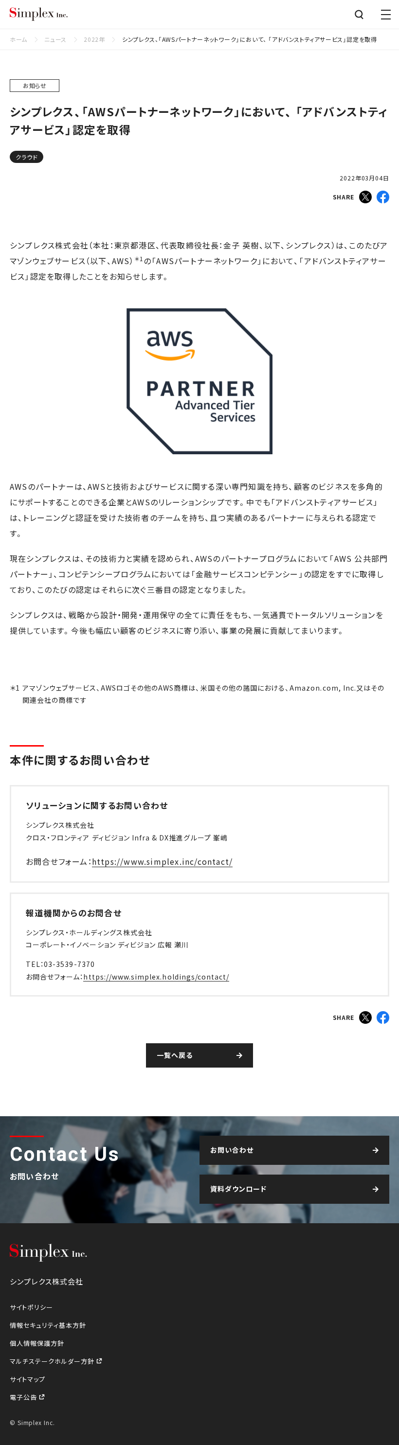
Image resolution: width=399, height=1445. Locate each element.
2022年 (94, 39)
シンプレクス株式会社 (39, 14)
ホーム (18, 39)
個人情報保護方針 (37, 1343)
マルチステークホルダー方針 (53, 1361)
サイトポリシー (31, 1307)
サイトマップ (27, 1379)
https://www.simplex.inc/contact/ (162, 861)
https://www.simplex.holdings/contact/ (156, 976)
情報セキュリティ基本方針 (48, 1325)
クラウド (27, 157)
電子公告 (24, 1397)
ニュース (55, 39)
